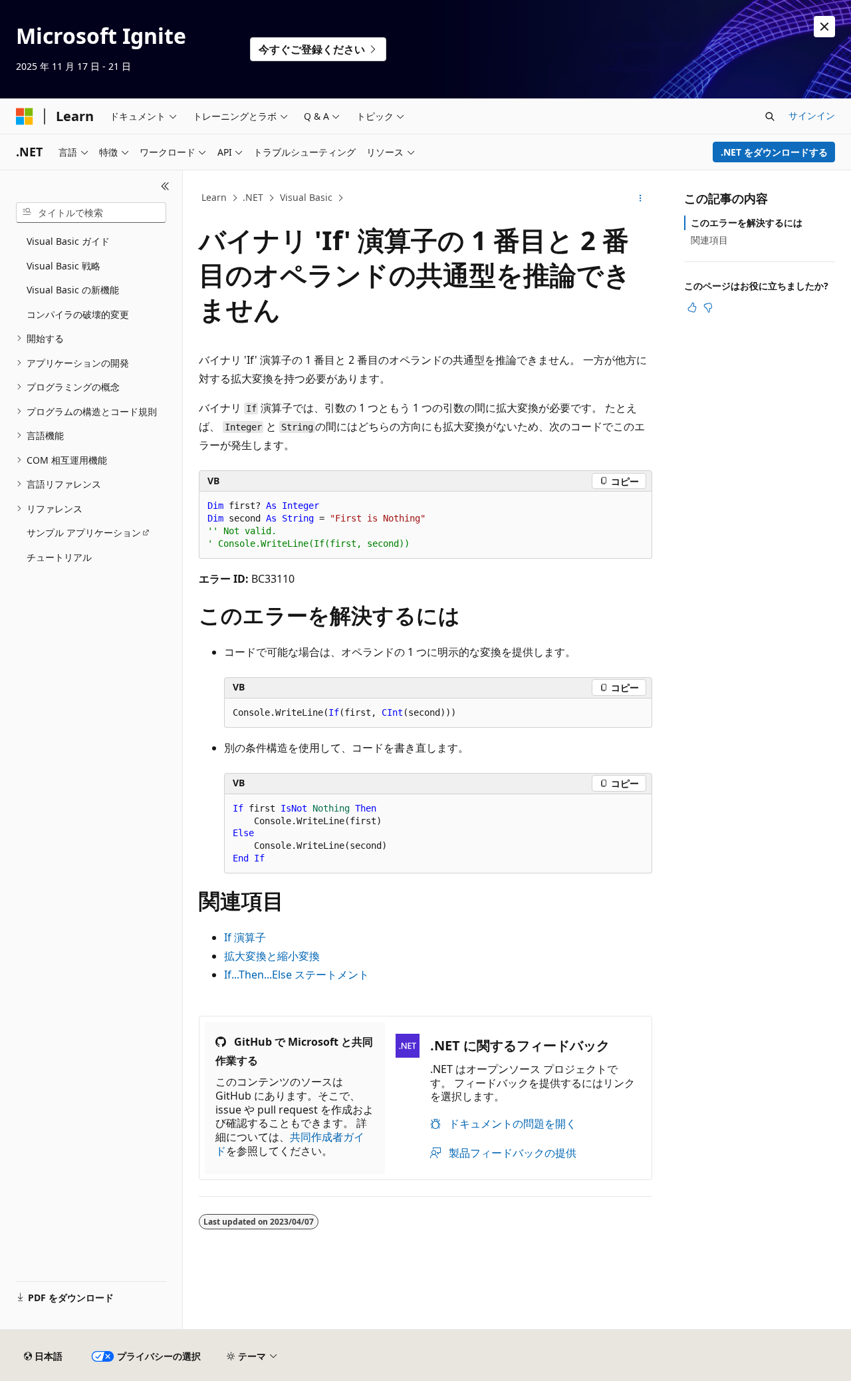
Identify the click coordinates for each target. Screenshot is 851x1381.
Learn (214, 197)
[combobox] (91, 213)
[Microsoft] (24, 116)
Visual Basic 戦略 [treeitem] (63, 265)
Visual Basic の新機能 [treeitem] (73, 289)
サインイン (812, 115)
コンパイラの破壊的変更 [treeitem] (78, 314)
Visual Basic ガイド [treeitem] (68, 241)
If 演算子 (245, 937)
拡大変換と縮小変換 (272, 956)
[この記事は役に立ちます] (692, 307)
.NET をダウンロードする (774, 152)
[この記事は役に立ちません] (708, 307)
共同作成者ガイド (289, 1144)
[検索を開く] (770, 116)
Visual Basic (306, 197)
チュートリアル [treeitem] (59, 557)
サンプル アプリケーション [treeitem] (84, 532)
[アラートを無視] (824, 26)
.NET (253, 197)
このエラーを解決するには (746, 222)
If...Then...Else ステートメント (296, 974)
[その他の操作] (640, 198)
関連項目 (709, 239)
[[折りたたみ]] (165, 186)
